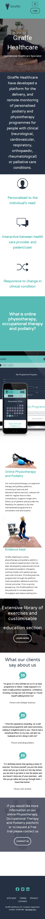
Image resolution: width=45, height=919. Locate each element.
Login (35, 11)
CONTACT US (22, 841)
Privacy (34, 898)
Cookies (22, 901)
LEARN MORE (22, 638)
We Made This (30, 910)
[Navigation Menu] (35, 4)
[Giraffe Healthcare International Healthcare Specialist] (12, 6)
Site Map (11, 898)
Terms (23, 898)
